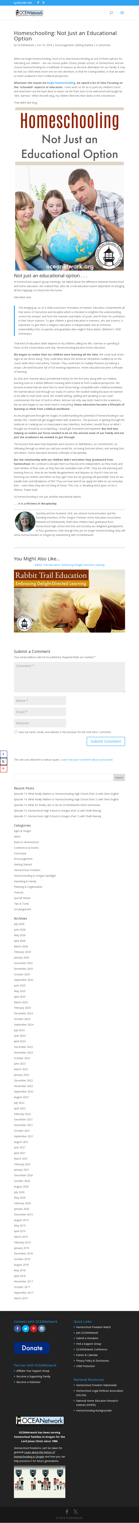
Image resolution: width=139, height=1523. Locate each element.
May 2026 (20, 935)
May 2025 (20, 991)
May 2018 (20, 1270)
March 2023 (21, 1069)
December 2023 (23, 1047)
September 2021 (23, 1136)
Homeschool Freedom (27, 870)
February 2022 (22, 1114)
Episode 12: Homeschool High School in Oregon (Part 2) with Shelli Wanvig (57, 810)
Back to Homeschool (26, 842)
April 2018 (20, 1276)
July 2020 (19, 1192)
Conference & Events (26, 847)
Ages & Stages (22, 831)
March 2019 (21, 1236)
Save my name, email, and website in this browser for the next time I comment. (64, 732)
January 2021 (21, 1169)
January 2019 (21, 1248)
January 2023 (21, 1075)
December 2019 (23, 1214)
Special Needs (22, 898)
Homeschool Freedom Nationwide (96, 1385)
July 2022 (19, 1102)
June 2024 (20, 1035)
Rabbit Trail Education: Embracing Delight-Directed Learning (69, 565)
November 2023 (23, 1052)
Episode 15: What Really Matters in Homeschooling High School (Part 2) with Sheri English (66, 793)
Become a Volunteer (28, 1382)
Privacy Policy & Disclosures (92, 1360)
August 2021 (21, 1142)
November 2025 (23, 968)
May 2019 (20, 1225)
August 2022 (21, 1097)
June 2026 (20, 929)
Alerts (17, 836)
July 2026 (19, 924)
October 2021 (22, 1130)
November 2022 (23, 1086)
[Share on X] (3, 761)
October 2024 (22, 1019)
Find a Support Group (88, 1343)
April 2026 (20, 940)
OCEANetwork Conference (91, 1349)
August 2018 (21, 1264)
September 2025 (23, 979)
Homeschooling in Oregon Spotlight (35, 875)
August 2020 (21, 1186)
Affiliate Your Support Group (32, 1370)
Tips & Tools (21, 903)
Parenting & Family (25, 881)
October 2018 (22, 1259)
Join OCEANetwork (87, 1332)
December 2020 (23, 1175)
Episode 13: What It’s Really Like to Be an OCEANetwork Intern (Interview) (57, 805)
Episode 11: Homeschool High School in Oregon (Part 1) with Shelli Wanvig (57, 816)
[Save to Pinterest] (3, 768)
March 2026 (21, 946)
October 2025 (22, 974)
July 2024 (19, 1030)
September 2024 (23, 1024)
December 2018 (23, 1253)
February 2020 (22, 1203)
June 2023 (20, 1063)
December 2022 (23, 1080)
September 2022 (23, 1091)
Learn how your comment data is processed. (86, 759)
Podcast (19, 892)
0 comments (103, 45)
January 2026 (21, 957)
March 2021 (21, 1158)
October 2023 (22, 1058)
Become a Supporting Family (33, 1376)
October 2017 (22, 1287)
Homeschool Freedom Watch (93, 1327)
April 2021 (20, 1153)
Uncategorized (22, 909)
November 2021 (23, 1125)
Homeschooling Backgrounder (94, 1410)
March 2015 (21, 1298)
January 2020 (21, 1209)
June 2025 (20, 985)
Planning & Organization (28, 886)
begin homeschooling (61, 83)
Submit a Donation (87, 1338)
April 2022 (20, 1108)
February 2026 (22, 952)
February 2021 (22, 1164)
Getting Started (84, 45)
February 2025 (22, 1007)
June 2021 (20, 1147)
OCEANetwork (25, 45)
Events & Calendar (87, 1355)
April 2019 (20, 1231)
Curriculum (20, 853)
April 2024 (20, 1041)
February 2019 (22, 1242)
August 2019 (21, 1220)
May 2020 (20, 1197)
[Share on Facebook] (3, 754)
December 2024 (23, 1013)
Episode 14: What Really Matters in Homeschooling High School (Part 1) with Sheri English (66, 799)
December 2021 (23, 1119)
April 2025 (20, 996)
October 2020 (22, 1181)
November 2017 (23, 1281)
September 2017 (23, 1292)
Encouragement (64, 45)
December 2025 (23, 963)
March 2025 (21, 1002)
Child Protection (85, 1366)
